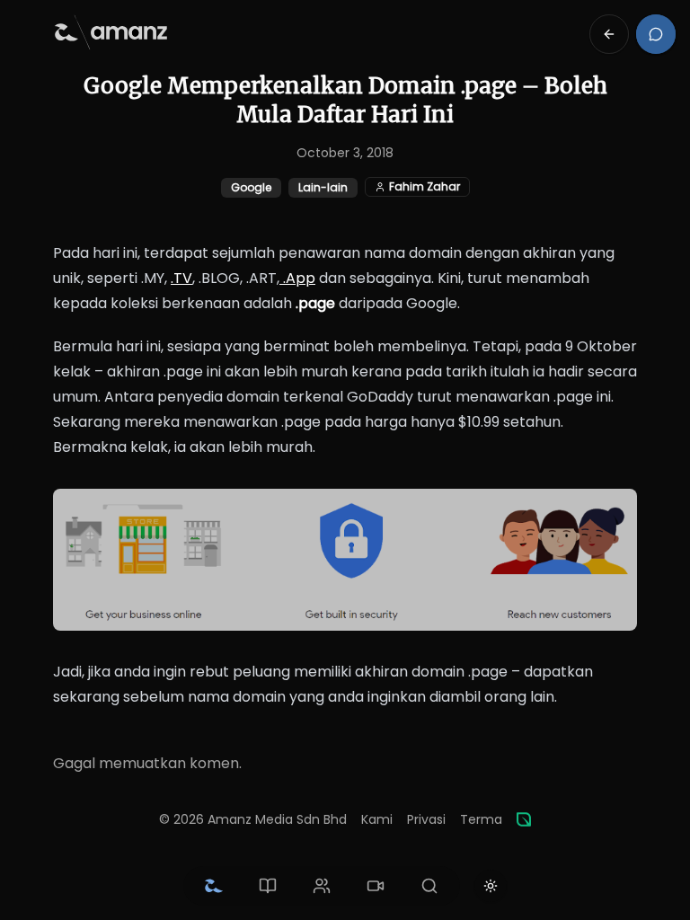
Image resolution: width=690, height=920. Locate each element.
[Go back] (609, 34)
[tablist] (321, 886)
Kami (377, 819)
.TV (181, 278)
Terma (481, 819)
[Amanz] (524, 819)
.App (297, 278)
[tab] (214, 886)
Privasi (426, 819)
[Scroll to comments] (656, 34)
